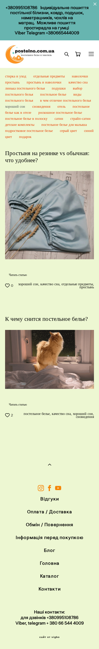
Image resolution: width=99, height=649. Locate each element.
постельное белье (53, 94)
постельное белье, (37, 413)
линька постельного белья (25, 88)
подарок (25, 137)
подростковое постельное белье (29, 131)
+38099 (54, 617)
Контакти (50, 588)
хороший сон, (28, 284)
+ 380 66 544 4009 (65, 623)
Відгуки (49, 498)
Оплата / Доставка (49, 511)
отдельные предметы (49, 76)
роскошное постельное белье (60, 113)
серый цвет (69, 131)
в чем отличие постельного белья (65, 100)
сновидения (41, 106)
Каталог (49, 576)
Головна (49, 563)
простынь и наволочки (44, 82)
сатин (59, 119)
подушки (59, 88)
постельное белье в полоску (26, 119)
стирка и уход (16, 76)
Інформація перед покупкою (50, 537)
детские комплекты (20, 125)
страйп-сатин (80, 119)
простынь (13, 82)
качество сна (78, 82)
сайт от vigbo (49, 637)
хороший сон (15, 106)
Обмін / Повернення (49, 524)
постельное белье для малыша (64, 125)
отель (62, 106)
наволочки (80, 76)
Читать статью (18, 275)
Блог (49, 550)
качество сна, (49, 284)
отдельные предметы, (77, 284)
